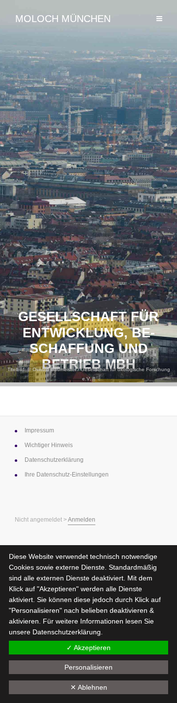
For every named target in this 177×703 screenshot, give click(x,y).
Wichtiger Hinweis (49, 445)
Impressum (39, 430)
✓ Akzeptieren (88, 648)
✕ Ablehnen (88, 687)
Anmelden (81, 519)
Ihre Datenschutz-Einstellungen (67, 474)
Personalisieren (88, 667)
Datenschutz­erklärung (54, 459)
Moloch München (63, 18)
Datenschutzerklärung (66, 632)
